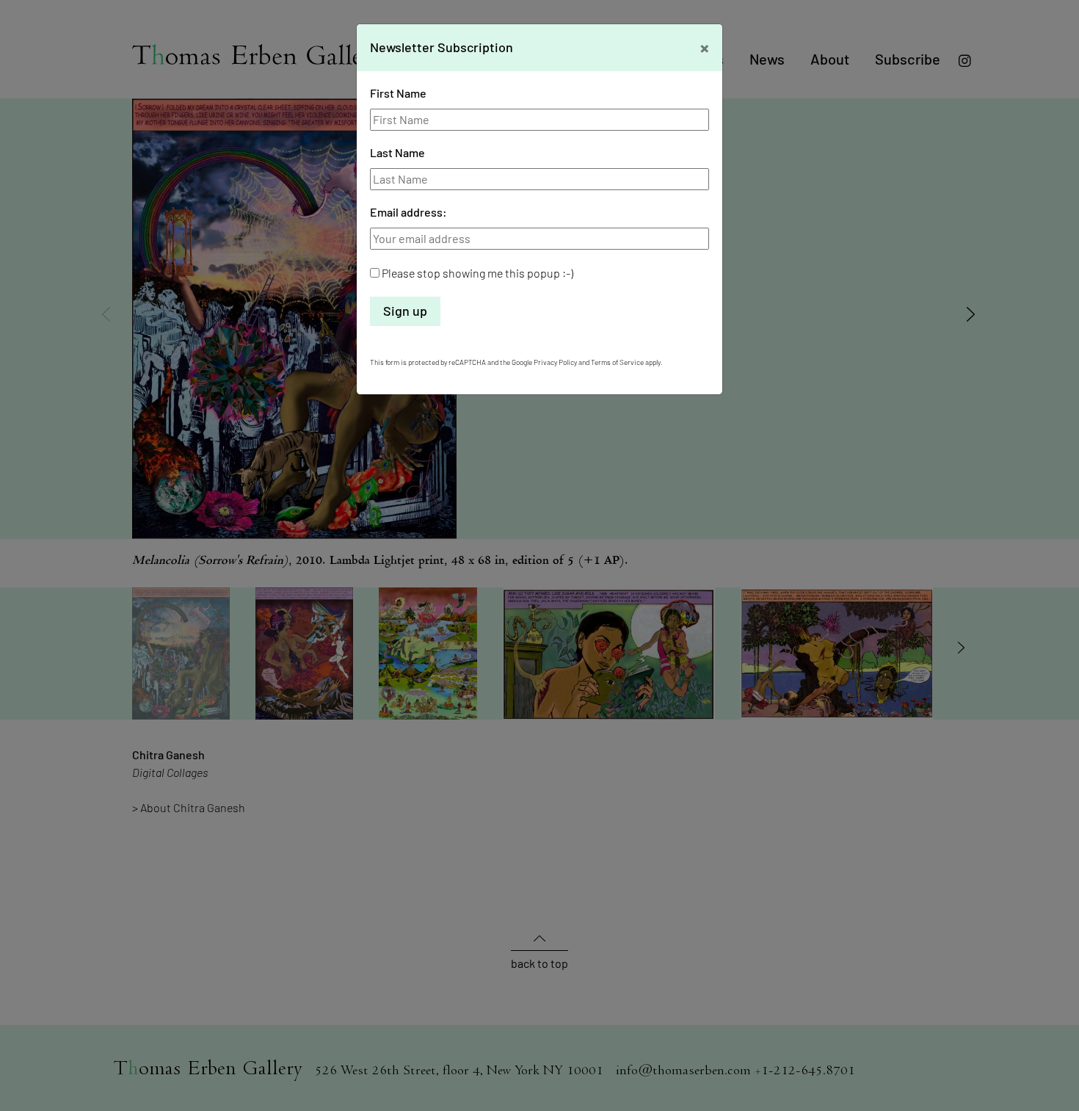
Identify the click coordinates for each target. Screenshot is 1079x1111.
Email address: (408, 212)
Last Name (397, 152)
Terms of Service (617, 362)
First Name (398, 93)
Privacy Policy (555, 362)
